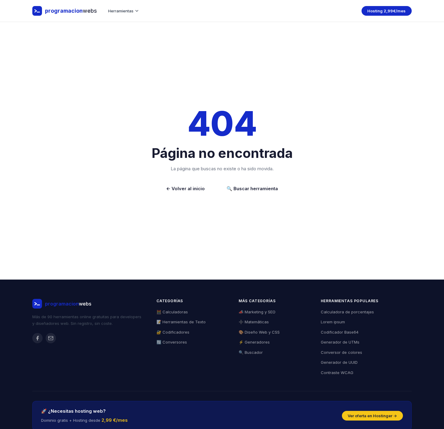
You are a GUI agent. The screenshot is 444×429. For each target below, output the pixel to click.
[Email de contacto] (51, 338)
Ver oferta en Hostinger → (372, 415)
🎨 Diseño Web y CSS (259, 332)
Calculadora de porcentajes (347, 311)
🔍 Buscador (251, 352)
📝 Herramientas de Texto (181, 321)
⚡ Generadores (254, 342)
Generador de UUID (339, 362)
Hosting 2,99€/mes (386, 10)
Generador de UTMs (340, 342)
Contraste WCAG (337, 372)
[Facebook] (37, 338)
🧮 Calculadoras (172, 311)
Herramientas (121, 10)
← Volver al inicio (185, 188)
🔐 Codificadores (172, 332)
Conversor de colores (341, 352)
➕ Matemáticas (254, 321)
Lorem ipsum (333, 321)
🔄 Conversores (171, 342)
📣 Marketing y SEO (257, 311)
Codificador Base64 (340, 332)
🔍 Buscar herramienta (252, 188)
